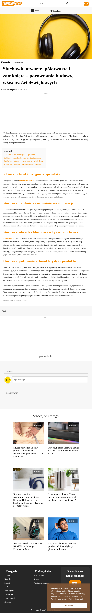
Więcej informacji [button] (76, 599)
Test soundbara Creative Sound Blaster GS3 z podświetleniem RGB (63, 450)
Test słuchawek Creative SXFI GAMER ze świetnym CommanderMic (28, 546)
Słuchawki (8, 238)
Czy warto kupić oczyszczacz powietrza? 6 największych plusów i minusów (63, 546)
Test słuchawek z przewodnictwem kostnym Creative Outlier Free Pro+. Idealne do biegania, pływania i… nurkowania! (28, 500)
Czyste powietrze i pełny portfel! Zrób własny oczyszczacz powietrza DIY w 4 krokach (28, 452)
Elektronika (8, 594)
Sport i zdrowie (9, 598)
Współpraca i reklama (41, 583)
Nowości (7, 579)
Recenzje (7, 602)
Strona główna (39, 575)
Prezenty (7, 583)
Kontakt (36, 579)
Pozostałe (18, 62)
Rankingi (7, 575)
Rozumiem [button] (69, 605)
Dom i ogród (9, 590)
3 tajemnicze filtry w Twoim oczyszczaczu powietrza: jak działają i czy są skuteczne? (62, 497)
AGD (6, 587)
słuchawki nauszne (27, 180)
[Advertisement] (46, 110)
